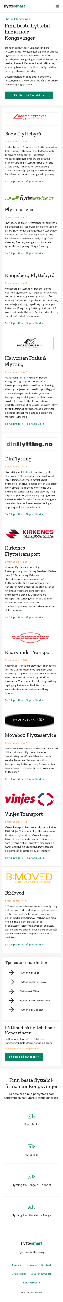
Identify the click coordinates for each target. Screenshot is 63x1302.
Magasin (17, 1265)
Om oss (32, 1265)
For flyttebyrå (31, 1282)
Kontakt (46, 1265)
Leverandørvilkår (41, 1273)
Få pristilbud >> (35, 181)
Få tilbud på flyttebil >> (29, 95)
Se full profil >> (14, 181)
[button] (57, 6)
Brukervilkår (19, 1273)
